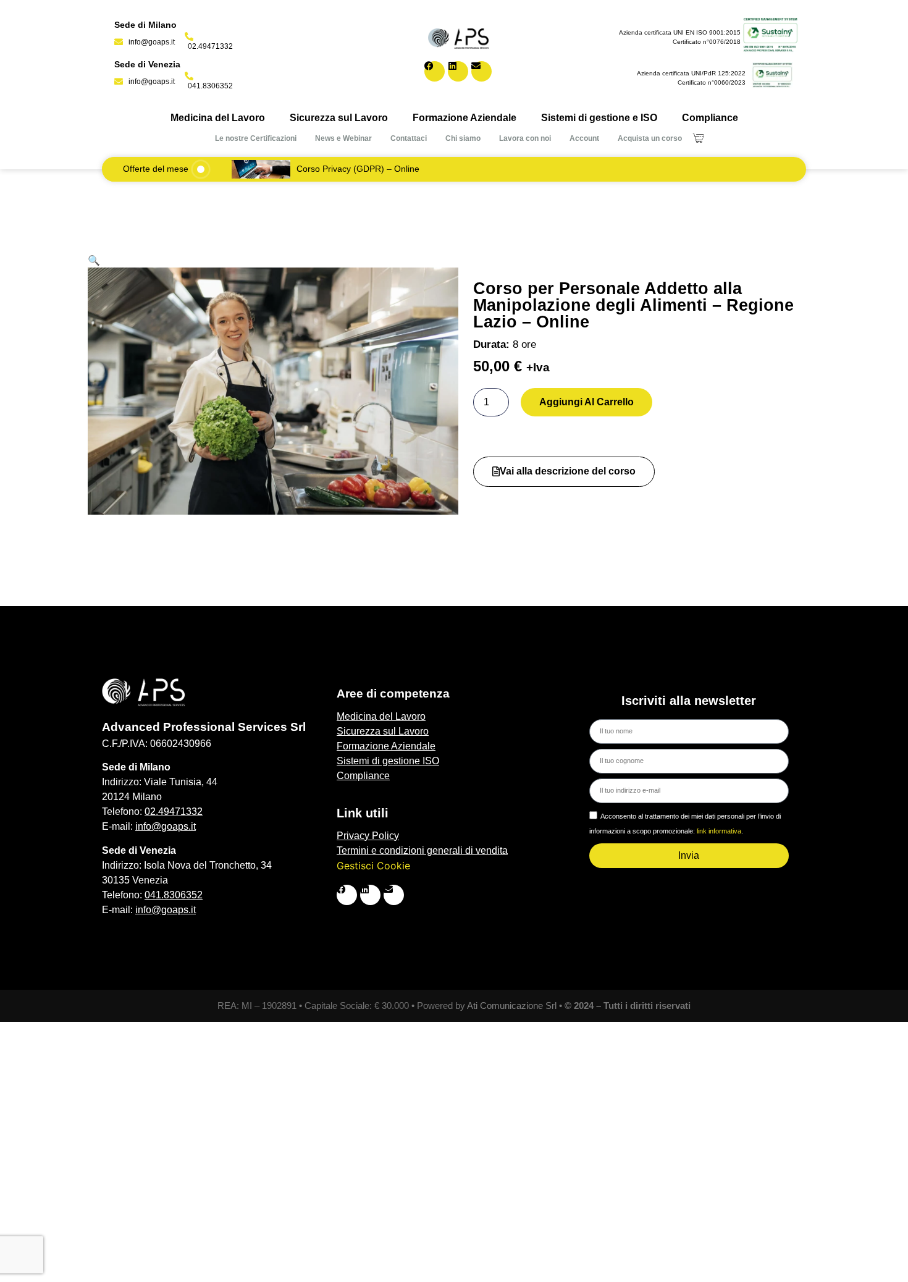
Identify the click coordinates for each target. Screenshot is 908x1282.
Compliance (710, 117)
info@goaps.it (165, 826)
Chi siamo (463, 138)
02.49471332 (174, 811)
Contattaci (408, 138)
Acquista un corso (650, 138)
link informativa (719, 831)
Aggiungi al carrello (586, 402)
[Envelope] (481, 71)
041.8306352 (174, 895)
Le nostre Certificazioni (255, 138)
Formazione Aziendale (464, 117)
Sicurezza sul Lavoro (339, 117)
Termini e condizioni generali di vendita (422, 850)
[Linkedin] (458, 71)
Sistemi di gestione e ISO (599, 117)
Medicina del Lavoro (217, 117)
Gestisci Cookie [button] (373, 865)
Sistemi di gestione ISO (388, 761)
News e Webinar (343, 138)
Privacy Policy (368, 835)
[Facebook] (434, 71)
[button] (94, 260)
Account (584, 138)
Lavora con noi (525, 138)
